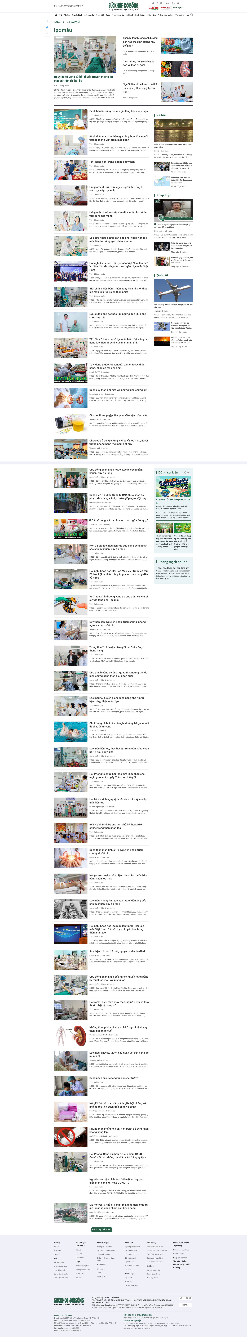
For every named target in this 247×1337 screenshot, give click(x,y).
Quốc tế (162, 275)
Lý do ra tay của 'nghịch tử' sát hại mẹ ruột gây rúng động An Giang (172, 226)
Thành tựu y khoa (60, 1266)
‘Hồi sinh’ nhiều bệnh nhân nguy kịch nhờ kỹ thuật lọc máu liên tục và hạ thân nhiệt (118, 290)
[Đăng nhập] (178, 3)
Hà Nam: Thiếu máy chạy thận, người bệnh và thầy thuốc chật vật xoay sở (119, 1003)
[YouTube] (161, 3)
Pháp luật (163, 195)
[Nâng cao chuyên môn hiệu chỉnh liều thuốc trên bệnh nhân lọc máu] (70, 884)
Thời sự (67, 15)
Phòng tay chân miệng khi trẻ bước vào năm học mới (174, 504)
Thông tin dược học (83, 1270)
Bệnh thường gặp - (97, 394)
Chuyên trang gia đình (182, 1264)
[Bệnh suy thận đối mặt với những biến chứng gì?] (70, 398)
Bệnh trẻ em (129, 1262)
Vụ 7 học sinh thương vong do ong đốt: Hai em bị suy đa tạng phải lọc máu (118, 598)
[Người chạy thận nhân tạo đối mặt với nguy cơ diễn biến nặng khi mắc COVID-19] (70, 1188)
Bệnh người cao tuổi (132, 1247)
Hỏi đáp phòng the (153, 1270)
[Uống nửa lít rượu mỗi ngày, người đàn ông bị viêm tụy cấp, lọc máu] (70, 195)
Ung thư (128, 1269)
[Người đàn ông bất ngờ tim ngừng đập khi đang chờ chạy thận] (70, 322)
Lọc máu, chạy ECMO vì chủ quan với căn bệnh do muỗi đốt (119, 1054)
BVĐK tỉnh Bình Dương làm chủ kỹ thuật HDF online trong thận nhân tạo (115, 826)
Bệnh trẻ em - (95, 857)
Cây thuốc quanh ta (104, 1254)
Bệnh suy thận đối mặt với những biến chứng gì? (118, 389)
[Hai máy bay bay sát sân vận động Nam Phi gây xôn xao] (173, 290)
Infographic (101, 1276)
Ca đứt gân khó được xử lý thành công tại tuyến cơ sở (166, 535)
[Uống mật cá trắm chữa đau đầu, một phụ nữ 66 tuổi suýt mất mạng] (70, 221)
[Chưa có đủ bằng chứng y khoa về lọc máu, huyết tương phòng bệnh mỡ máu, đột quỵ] (70, 449)
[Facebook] (157, 3)
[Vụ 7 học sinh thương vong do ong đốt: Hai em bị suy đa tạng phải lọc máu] (70, 605)
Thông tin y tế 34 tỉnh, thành (172, 499)
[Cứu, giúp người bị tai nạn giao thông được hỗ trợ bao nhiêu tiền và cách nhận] (162, 166)
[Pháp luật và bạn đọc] (166, 8)
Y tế (60, 15)
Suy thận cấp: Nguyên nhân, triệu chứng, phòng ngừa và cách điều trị (117, 623)
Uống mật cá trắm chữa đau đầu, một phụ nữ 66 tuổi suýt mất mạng (118, 214)
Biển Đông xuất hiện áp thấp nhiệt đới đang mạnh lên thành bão (181, 180)
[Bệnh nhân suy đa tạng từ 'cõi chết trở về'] (70, 1086)
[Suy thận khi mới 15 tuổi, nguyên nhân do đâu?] (70, 960)
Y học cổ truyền (118, 15)
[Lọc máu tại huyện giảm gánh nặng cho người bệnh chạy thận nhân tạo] (70, 706)
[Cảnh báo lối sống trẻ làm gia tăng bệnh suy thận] (70, 119)
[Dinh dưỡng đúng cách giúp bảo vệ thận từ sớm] (177, 68)
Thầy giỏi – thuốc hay (105, 1247)
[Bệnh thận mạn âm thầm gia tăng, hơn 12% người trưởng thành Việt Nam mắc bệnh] (70, 145)
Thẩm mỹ (128, 1281)
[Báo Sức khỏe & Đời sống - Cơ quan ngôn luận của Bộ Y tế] (123, 6)
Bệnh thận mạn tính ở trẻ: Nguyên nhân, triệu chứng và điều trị (116, 851)
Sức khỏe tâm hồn (132, 1266)
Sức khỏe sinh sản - (97, 1111)
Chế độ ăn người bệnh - (99, 1035)
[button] (185, 472)
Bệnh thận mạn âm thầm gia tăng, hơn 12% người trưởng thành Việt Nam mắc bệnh (118, 138)
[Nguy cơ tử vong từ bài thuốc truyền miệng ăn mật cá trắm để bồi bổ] (85, 54)
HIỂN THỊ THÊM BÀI (101, 1229)
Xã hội (161, 115)
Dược (108, 15)
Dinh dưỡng (140, 15)
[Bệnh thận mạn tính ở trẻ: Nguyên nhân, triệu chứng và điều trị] (70, 858)
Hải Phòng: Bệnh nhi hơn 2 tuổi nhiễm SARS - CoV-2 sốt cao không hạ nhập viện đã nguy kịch (117, 1155)
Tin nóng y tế (59, 1263)
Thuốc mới (80, 1273)
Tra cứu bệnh (77, 15)
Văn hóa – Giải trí (180, 1261)
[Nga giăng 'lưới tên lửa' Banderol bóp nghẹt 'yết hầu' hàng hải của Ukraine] (162, 326)
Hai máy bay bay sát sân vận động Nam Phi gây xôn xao (173, 306)
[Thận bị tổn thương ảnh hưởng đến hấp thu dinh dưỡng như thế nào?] (177, 45)
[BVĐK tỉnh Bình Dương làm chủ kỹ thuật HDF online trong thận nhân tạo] (70, 833)
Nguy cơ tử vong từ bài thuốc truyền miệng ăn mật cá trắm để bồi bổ (83, 79)
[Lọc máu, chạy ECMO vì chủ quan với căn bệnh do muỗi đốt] (70, 1061)
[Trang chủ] (56, 15)
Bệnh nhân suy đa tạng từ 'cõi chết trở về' (114, 1078)
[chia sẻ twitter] (47, 27)
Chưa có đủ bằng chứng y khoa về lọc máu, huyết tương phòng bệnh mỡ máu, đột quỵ (118, 442)
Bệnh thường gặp (131, 1250)
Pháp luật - (158, 231)
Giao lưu (79, 1254)
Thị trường (179, 15)
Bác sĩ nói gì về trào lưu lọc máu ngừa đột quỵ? (120, 520)
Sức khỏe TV (89, 15)
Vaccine (79, 1277)
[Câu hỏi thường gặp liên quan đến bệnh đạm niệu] (70, 424)
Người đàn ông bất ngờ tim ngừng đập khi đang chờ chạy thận (117, 315)
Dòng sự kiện (168, 472)
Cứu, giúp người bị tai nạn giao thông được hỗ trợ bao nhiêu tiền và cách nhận (182, 165)
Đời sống (176, 1268)
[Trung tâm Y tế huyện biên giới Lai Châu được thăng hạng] (70, 656)
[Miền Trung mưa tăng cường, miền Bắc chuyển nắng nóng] (173, 130)
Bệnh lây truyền (152, 1278)
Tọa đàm (79, 1250)
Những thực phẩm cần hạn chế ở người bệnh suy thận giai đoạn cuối (118, 1029)
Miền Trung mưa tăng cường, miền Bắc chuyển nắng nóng (173, 146)
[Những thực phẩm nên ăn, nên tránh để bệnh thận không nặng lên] (70, 1137)
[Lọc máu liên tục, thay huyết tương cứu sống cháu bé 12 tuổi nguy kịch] (70, 757)
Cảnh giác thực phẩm (154, 1258)
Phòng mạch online (165, 15)
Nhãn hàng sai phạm (181, 1250)
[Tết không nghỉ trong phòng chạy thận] (70, 170)
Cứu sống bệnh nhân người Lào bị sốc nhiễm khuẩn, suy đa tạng (116, 471)
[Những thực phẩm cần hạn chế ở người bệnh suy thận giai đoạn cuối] (70, 1036)
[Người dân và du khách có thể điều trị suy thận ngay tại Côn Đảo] (177, 92)
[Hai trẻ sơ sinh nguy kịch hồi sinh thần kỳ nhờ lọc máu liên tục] (70, 808)
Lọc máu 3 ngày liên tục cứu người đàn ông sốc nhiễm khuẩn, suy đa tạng (117, 902)
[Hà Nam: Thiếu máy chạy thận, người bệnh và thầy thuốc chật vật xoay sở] (70, 1010)
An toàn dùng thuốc (83, 1266)
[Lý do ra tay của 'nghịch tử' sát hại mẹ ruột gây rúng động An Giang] (173, 210)
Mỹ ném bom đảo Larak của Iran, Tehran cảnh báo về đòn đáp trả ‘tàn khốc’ (181, 340)
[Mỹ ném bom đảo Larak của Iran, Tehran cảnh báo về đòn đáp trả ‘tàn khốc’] (162, 341)
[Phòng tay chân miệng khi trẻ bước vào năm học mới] (175, 486)
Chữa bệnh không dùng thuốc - (135, 51)
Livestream (80, 1257)
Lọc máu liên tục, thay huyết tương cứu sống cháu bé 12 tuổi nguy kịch (119, 750)
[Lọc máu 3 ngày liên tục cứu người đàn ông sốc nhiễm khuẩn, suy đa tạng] (70, 909)
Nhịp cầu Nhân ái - (96, 1212)
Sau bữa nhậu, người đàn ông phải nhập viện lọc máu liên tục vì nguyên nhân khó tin (118, 239)
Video (99, 1273)
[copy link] (47, 33)
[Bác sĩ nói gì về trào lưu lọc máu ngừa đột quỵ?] (70, 529)
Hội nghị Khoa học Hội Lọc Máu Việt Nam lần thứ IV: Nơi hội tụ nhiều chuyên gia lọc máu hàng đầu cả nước (118, 574)
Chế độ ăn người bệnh (155, 1254)
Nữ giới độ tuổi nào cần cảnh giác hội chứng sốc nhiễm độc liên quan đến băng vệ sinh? (118, 1105)
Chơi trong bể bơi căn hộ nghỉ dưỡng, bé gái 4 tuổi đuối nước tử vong (119, 725)
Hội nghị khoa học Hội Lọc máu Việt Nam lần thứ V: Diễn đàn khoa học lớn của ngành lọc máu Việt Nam (118, 266)
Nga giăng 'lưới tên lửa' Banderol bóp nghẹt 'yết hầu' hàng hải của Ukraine (181, 325)
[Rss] (189, 1298)
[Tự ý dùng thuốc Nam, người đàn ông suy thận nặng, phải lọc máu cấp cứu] (70, 373)
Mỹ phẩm (128, 1278)
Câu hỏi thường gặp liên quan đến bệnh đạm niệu (118, 415)
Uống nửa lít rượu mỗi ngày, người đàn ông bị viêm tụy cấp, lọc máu (116, 189)
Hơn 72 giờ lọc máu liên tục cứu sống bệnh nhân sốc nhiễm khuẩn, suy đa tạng (118, 547)
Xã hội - (157, 151)
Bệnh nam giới (130, 1258)
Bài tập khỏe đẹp (131, 1285)
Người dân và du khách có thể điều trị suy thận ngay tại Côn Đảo (140, 88)
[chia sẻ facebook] (47, 21)
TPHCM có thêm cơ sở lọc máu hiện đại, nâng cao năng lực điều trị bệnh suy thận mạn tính (119, 341)
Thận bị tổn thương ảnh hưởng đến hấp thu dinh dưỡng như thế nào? (140, 41)
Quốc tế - (158, 311)
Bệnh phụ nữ (130, 1254)
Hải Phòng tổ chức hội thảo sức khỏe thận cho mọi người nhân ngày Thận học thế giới (117, 775)
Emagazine (101, 1269)
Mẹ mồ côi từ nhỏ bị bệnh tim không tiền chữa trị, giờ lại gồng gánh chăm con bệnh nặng (118, 1206)
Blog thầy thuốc (60, 1270)
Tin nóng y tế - (95, 448)
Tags (57, 21)
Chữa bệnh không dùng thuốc (106, 1259)
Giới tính (129, 15)
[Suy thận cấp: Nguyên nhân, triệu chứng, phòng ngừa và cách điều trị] (70, 630)
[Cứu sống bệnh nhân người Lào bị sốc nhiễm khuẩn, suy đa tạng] (70, 478)
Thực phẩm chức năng (155, 1262)
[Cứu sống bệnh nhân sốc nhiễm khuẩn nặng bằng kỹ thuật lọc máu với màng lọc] (70, 985)
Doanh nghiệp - (95, 502)
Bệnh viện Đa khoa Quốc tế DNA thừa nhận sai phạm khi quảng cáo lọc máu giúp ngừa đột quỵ (117, 496)
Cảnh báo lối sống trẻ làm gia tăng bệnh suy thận (118, 111)
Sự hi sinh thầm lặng (61, 1274)
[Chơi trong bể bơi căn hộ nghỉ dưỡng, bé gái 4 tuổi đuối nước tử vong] (70, 732)
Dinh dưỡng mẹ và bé (155, 1247)
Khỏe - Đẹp (151, 15)
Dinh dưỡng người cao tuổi (157, 1250)
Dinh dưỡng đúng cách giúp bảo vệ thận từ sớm (139, 63)
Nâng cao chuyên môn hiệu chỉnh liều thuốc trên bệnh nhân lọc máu (118, 877)
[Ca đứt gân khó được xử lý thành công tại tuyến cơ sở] (166, 525)
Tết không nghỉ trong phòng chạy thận (112, 161)
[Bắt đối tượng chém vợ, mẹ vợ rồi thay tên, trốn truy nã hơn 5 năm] (162, 261)
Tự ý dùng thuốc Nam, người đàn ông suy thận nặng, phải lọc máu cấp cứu (116, 366)
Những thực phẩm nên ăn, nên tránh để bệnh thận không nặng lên (119, 1130)
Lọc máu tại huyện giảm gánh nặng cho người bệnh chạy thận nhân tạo (116, 699)
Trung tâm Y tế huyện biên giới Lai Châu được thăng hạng (116, 649)
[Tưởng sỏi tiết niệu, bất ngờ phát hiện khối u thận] (184, 525)
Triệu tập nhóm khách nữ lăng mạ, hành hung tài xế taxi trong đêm (181, 245)
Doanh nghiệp (178, 1254)
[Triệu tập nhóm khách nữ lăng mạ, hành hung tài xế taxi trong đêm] (162, 246)
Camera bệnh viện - (97, 477)
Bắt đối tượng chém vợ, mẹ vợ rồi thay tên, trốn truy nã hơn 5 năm (182, 260)
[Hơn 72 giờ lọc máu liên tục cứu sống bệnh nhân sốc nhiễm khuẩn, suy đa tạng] (70, 554)
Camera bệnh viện (61, 1278)
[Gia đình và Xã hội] (154, 8)
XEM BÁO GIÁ (146, 1315)
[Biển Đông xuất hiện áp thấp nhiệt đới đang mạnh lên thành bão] (162, 181)
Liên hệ (185, 1305)
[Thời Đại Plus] (178, 8)
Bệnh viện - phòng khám (106, 1250)
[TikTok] (153, 3)
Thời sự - (93, 731)
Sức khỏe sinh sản (153, 1274)
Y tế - (56, 86)
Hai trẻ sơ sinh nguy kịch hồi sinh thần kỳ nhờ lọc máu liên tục (118, 801)
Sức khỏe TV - (95, 372)
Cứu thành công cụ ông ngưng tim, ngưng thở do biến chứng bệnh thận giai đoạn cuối (118, 674)
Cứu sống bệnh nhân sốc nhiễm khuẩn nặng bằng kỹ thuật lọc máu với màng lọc (118, 978)
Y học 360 (100, 15)
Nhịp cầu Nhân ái (180, 1258)
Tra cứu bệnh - (95, 419)
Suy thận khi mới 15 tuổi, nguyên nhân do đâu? (117, 951)
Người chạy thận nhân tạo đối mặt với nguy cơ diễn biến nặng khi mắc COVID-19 (116, 1181)
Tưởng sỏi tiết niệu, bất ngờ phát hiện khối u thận (184, 535)
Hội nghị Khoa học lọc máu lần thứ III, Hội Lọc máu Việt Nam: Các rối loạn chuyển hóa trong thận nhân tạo (116, 929)
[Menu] (188, 15)
